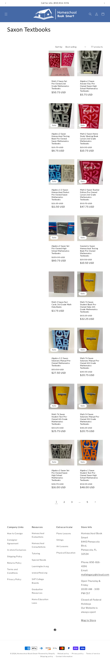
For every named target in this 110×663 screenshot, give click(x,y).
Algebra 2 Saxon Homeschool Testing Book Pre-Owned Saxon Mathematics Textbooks (61, 139)
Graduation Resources (37, 591)
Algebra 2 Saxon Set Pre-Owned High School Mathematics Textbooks (60, 249)
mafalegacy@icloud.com (95, 574)
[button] (6, 14)
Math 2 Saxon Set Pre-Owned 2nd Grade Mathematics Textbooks (60, 85)
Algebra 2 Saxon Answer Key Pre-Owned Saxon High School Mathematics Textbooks (89, 86)
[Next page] (95, 502)
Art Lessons (62, 546)
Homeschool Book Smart (27, 654)
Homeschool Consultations (39, 545)
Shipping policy (46, 656)
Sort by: (59, 47)
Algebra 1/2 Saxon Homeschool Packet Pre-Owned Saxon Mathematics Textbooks (60, 195)
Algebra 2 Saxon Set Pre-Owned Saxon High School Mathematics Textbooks (60, 475)
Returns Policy (14, 563)
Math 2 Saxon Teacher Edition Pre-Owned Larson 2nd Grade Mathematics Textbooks (90, 195)
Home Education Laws (40, 601)
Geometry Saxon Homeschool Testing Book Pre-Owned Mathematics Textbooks (89, 251)
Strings (59, 540)
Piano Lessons (63, 533)
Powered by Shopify (46, 654)
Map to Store (88, 620)
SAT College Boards (38, 581)
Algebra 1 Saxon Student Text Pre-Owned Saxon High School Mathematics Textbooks (89, 475)
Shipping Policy (14, 556)
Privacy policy (78, 654)
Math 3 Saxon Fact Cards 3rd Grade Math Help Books (61, 304)
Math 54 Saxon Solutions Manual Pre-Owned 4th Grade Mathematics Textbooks (90, 419)
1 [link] (56, 501)
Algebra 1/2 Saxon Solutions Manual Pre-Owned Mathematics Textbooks (61, 362)
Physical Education (65, 552)
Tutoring (36, 553)
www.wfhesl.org (39, 573)
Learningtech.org (40, 566)
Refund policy (63, 654)
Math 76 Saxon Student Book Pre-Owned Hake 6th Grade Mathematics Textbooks (89, 307)
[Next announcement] (104, 3)
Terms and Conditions (12, 571)
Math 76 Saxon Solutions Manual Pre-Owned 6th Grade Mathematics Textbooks (90, 363)
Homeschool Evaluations (38, 535)
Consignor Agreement (12, 542)
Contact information (64, 656)
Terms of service (93, 654)
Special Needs (39, 560)
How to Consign (15, 533)
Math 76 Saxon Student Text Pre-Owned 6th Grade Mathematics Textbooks (59, 419)
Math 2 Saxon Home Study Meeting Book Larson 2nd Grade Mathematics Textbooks (89, 139)
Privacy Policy (14, 579)
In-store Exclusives (16, 550)
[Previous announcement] (5, 3)
